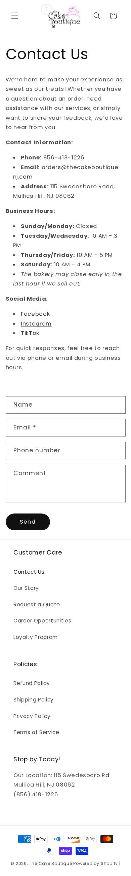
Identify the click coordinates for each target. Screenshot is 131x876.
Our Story (26, 588)
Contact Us (29, 571)
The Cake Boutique (51, 863)
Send (27, 522)
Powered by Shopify (95, 863)
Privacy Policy (31, 716)
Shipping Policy (33, 699)
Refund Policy (31, 683)
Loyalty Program (35, 637)
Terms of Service (36, 732)
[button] (15, 16)
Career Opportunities (42, 620)
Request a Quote (36, 604)
